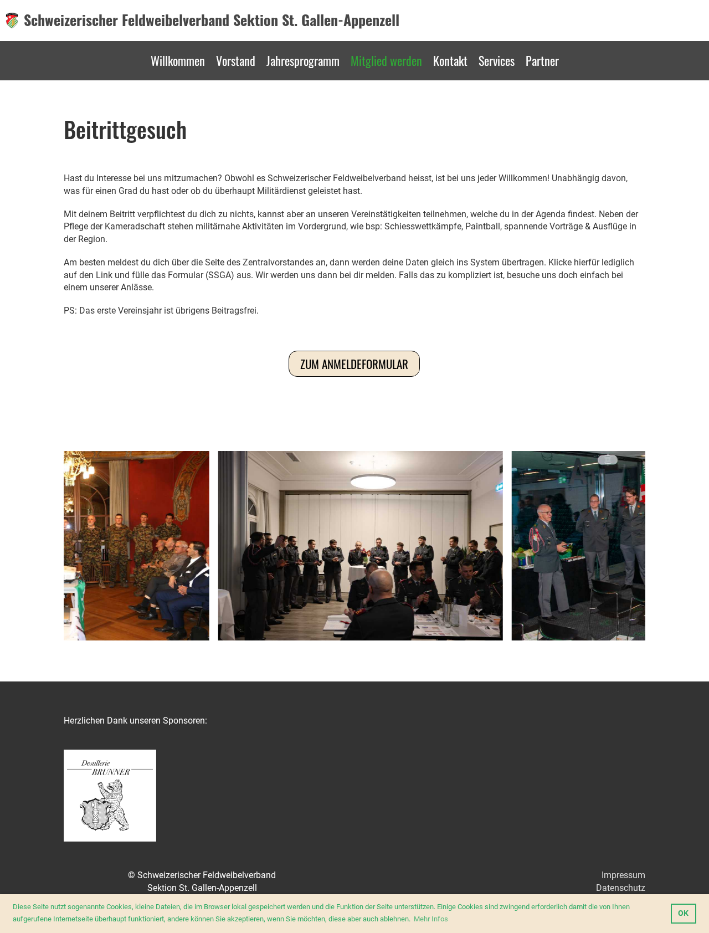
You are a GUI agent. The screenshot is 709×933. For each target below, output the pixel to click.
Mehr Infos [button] (431, 919)
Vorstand (235, 60)
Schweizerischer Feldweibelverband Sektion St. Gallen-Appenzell (211, 20)
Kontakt (450, 60)
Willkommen (178, 60)
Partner (542, 60)
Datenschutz (620, 888)
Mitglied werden (386, 60)
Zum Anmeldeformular (354, 363)
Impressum (623, 875)
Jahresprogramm (303, 60)
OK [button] (683, 913)
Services (497, 60)
